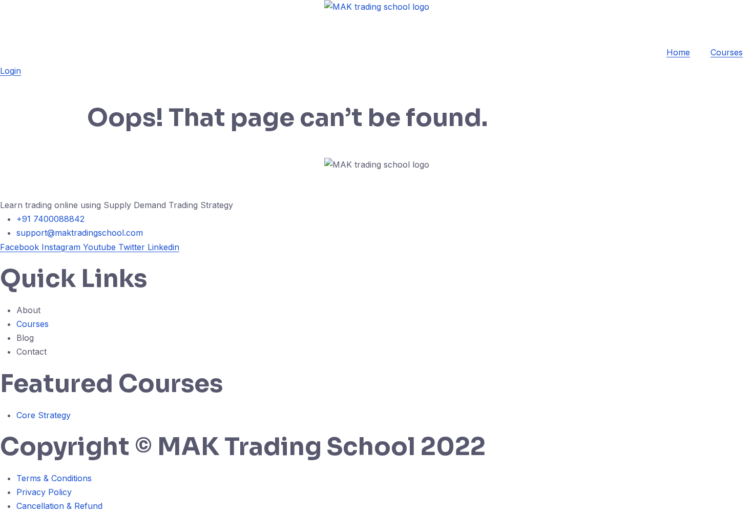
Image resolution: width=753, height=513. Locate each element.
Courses (726, 52)
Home (678, 52)
